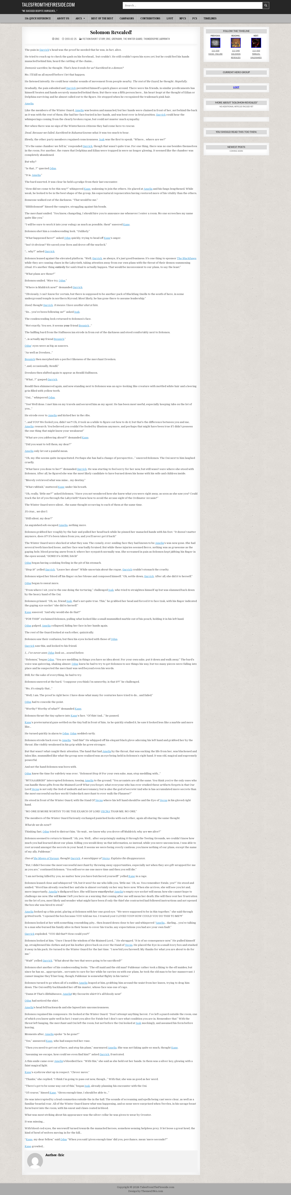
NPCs (183, 18)
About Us (63, 18)
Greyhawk (117, 38)
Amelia (29, 103)
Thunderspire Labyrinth (157, 38)
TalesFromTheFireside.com (48, 4)
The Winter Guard (132, 38)
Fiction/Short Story (94, 38)
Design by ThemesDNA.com (145, 1191)
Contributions (150, 18)
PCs (194, 18)
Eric (57, 39)
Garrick (44, 49)
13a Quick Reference (38, 18)
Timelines (210, 18)
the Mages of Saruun (46, 858)
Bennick (84, 325)
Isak (102, 139)
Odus (52, 168)
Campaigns (127, 18)
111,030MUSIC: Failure (215, 52)
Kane (87, 188)
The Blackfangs (186, 258)
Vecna (35, 789)
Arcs (79, 18)
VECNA (105, 811)
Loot (170, 18)
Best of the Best (102, 18)
